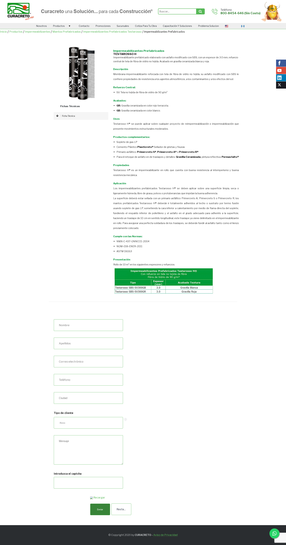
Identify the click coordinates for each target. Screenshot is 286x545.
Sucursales (123, 26)
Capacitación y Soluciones (177, 26)
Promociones (103, 26)
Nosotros (41, 26)
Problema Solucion (208, 26)
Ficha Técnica (68, 116)
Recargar (99, 497)
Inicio (3, 31)
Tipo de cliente (63, 412)
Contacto (84, 26)
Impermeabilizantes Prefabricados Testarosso (112, 31)
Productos (59, 26)
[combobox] (88, 423)
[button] (100, 509)
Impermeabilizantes (37, 31)
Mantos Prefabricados (66, 31)
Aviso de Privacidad (165, 535)
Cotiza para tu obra (146, 26)
